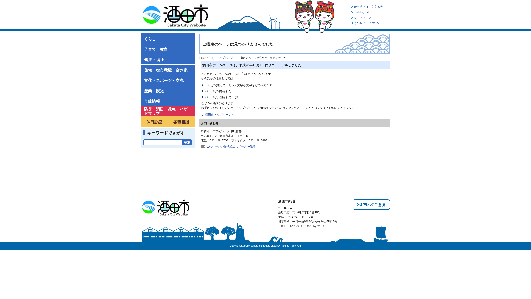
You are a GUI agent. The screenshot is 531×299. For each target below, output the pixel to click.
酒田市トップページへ (219, 114)
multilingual (361, 12)
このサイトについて (367, 23)
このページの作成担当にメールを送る (231, 146)
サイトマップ (362, 17)
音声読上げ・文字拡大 (368, 7)
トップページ (225, 57)
